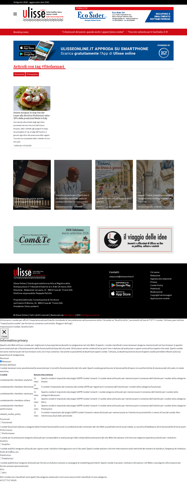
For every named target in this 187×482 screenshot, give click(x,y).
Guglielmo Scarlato (22, 207)
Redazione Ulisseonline (64, 207)
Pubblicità (155, 288)
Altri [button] (2, 469)
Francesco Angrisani (104, 207)
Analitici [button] (4, 441)
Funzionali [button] (5, 419)
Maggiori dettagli (64, 323)
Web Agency (69, 315)
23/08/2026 (158, 207)
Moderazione (156, 291)
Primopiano (32, 74)
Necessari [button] (4, 358)
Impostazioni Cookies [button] (10, 326)
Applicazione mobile (160, 298)
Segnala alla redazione (161, 278)
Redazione (155, 275)
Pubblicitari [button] (5, 455)
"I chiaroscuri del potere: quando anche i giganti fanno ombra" (69, 32)
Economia (19, 74)
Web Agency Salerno (90, 315)
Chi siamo (154, 272)
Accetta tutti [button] (27, 326)
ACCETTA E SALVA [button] (8, 480)
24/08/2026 (34, 207)
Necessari (6, 361)
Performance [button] (6, 430)
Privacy (153, 282)
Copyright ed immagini (161, 295)
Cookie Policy (156, 285)
